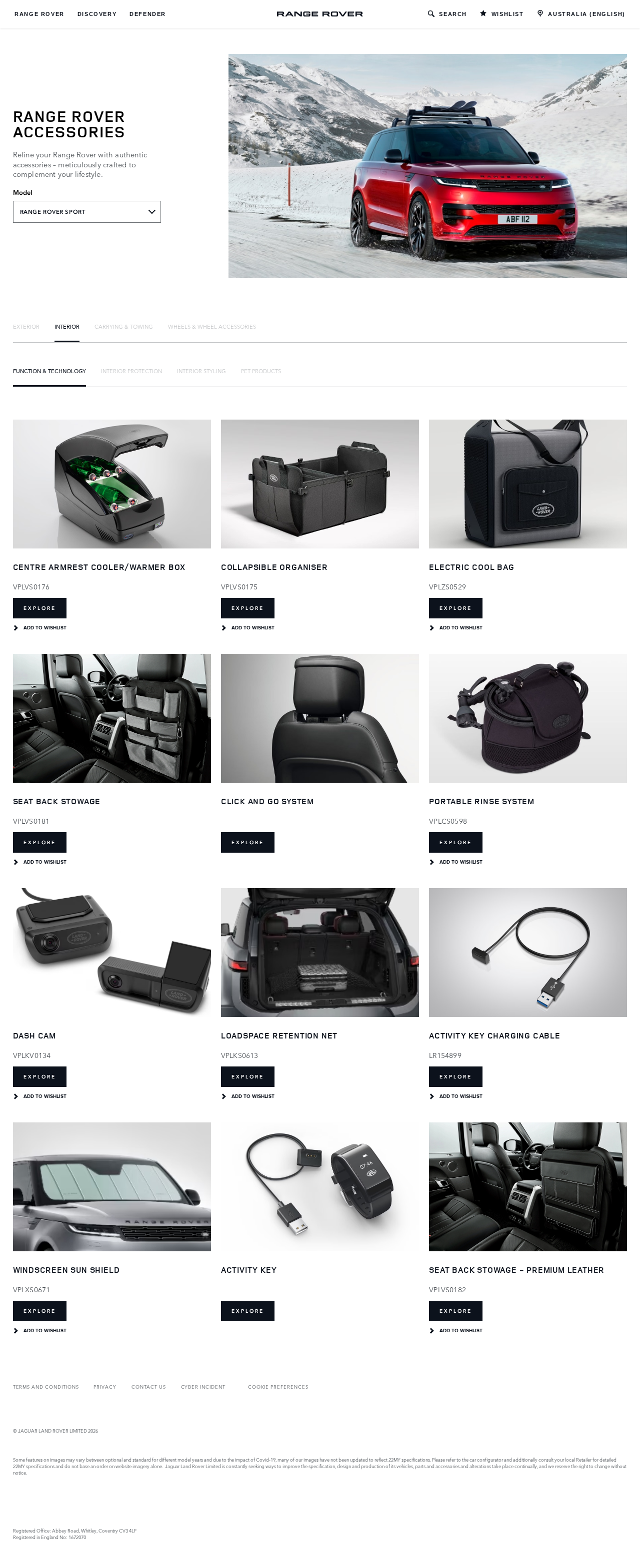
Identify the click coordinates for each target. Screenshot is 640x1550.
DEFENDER (148, 14)
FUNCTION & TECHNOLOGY (49, 371)
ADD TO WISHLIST (45, 628)
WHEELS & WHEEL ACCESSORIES (212, 326)
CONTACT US (149, 1386)
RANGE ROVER (39, 14)
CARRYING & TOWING (123, 326)
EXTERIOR (26, 326)
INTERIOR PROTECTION (131, 371)
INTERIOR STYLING (201, 371)
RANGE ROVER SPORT (53, 211)
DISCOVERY (97, 14)
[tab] (26, 326)
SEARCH (453, 14)
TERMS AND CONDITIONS (46, 1386)
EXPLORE (40, 608)
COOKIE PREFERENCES (278, 1386)
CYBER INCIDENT (203, 1386)
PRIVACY (105, 1386)
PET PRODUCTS (261, 371)
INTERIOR (67, 326)
